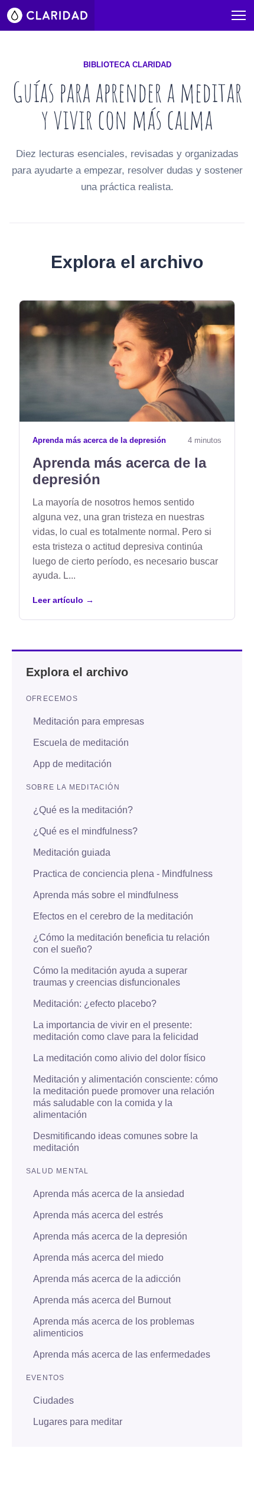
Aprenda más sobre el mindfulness (105, 895)
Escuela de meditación (81, 743)
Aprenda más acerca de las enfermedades (121, 1354)
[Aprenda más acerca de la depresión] (127, 361)
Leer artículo (63, 600)
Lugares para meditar (77, 1422)
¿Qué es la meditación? (83, 810)
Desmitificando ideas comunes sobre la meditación (115, 1142)
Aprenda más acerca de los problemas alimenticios (113, 1327)
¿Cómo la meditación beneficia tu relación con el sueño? (121, 943)
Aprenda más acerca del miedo (98, 1258)
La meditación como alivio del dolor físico (119, 1058)
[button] (238, 15)
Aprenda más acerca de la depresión (99, 440)
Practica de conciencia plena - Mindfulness (123, 874)
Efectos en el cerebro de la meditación (113, 916)
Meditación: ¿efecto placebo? (95, 1004)
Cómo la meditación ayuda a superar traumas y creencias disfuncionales (110, 976)
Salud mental (57, 1171)
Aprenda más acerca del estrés (98, 1215)
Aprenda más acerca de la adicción (107, 1279)
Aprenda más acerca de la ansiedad (108, 1194)
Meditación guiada (71, 852)
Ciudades (53, 1400)
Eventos (45, 1378)
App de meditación (72, 764)
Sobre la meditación (73, 787)
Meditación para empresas (88, 721)
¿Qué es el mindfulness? (85, 831)
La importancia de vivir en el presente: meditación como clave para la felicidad (115, 1031)
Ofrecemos (52, 698)
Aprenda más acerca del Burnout (102, 1300)
